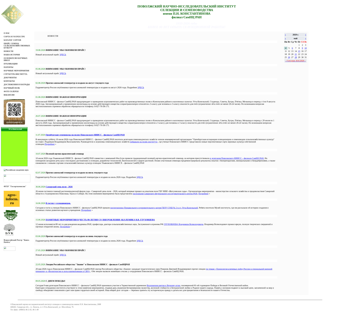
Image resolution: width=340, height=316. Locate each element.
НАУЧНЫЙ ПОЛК (12, 88)
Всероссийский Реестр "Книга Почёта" (16, 241)
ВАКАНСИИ (9, 95)
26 (289, 57)
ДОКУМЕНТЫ (10, 78)
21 (296, 54)
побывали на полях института (143, 142)
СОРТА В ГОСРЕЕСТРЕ (14, 37)
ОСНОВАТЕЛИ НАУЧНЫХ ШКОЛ (15, 59)
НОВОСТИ (8, 51)
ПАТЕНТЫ (8, 67)
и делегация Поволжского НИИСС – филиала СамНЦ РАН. (237, 158)
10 (306, 48)
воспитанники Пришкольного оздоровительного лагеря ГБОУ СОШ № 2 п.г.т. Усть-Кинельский (154, 208)
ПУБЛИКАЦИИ (11, 64)
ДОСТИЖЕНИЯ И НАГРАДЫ (17, 85)
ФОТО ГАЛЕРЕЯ (11, 91)
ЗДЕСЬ (63, 54)
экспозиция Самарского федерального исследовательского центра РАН (165, 194)
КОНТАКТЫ (9, 81)
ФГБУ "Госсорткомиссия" (15, 186)
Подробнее (50, 144)
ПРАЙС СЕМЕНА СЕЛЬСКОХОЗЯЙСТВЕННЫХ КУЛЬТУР (17, 46)
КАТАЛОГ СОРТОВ (12, 40)
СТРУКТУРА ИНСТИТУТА (15, 74)
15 (299, 51)
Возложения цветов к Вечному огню (163, 285)
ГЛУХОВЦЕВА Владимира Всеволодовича (183, 224)
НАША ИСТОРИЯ (12, 55)
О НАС (7, 33)
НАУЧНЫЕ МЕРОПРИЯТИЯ (16, 71)
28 (296, 57)
